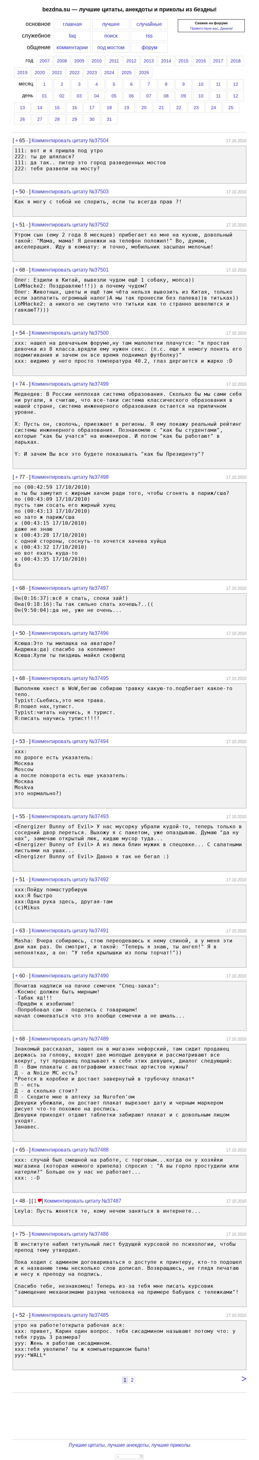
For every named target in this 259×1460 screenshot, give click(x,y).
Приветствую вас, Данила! (211, 28)
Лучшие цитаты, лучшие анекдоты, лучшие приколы (129, 1445)
